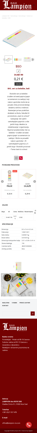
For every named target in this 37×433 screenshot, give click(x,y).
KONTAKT (5, 305)
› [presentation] (34, 181)
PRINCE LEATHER (25, 303)
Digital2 (31, 430)
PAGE (9, 186)
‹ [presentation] (2, 181)
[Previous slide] (4, 59)
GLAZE (27, 186)
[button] (9, 59)
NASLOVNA (5, 303)
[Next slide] (32, 59)
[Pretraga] (33, 313)
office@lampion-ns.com (11, 423)
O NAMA (14, 303)
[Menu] (34, 5)
